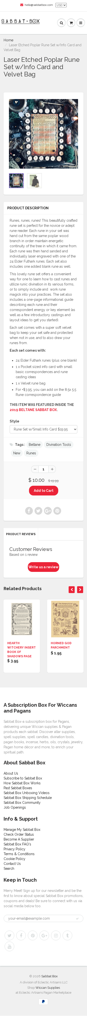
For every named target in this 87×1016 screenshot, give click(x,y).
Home (8, 40)
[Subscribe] (77, 919)
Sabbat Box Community (22, 803)
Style (14, 421)
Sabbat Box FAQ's (17, 844)
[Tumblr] (67, 935)
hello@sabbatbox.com (39, 5)
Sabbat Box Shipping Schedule (28, 798)
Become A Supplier (19, 839)
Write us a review (43, 567)
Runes (31, 453)
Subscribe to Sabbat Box (23, 778)
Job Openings (15, 807)
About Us (11, 773)
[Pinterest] (32, 935)
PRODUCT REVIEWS (21, 534)
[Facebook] (21, 935)
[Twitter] (9, 935)
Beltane (34, 445)
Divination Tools (58, 445)
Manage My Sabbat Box (22, 830)
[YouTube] (9, 946)
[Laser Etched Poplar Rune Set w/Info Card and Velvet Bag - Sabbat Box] (43, 133)
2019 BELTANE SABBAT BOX (33, 410)
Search (9, 868)
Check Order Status (19, 834)
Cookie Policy (14, 859)
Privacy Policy (14, 849)
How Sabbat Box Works (22, 783)
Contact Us (12, 864)
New (16, 453)
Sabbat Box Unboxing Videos (27, 793)
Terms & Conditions (19, 854)
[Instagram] (56, 935)
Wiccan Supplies (48, 987)
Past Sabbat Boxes (18, 788)
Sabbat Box (49, 976)
